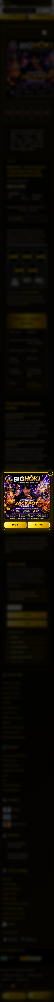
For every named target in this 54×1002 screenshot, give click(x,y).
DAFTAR (39, 524)
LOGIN (15, 524)
